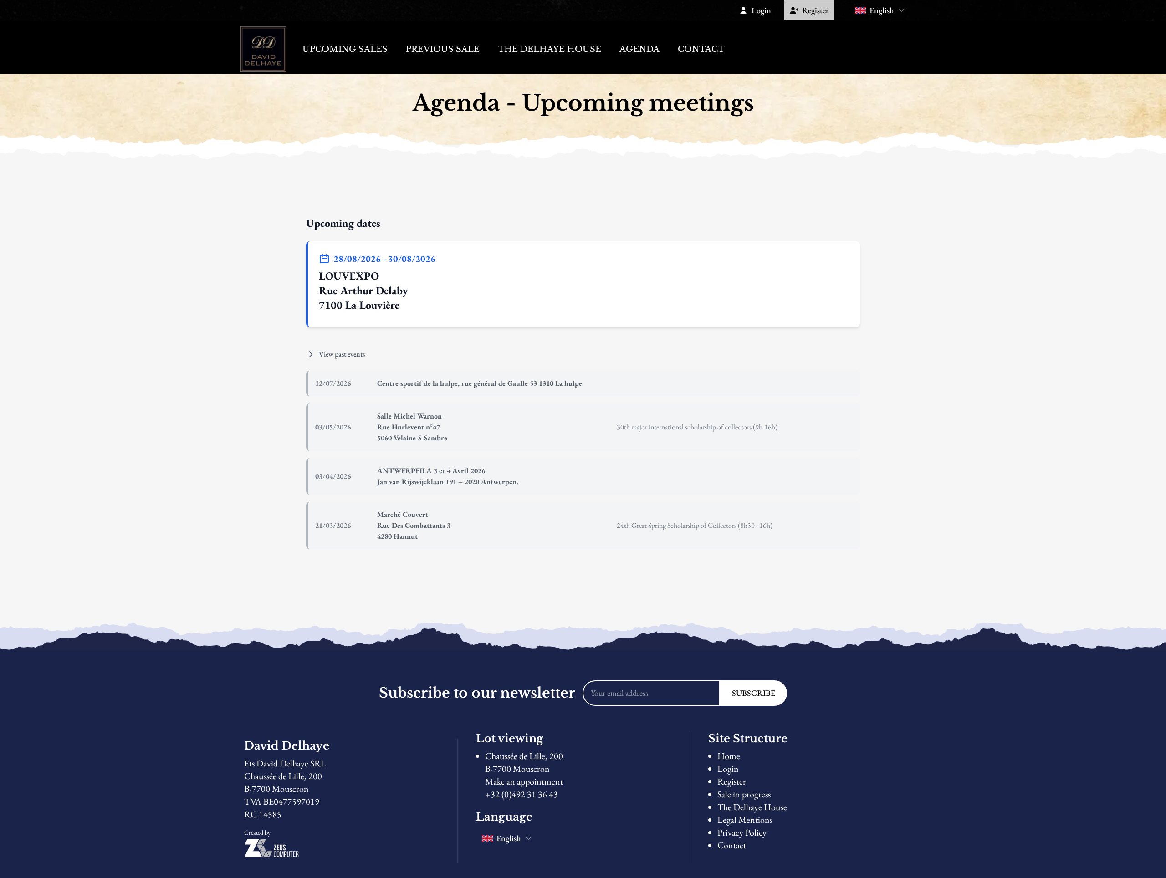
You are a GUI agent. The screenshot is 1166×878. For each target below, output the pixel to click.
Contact (701, 49)
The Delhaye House (549, 49)
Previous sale (443, 49)
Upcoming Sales (345, 49)
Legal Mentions (744, 820)
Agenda (639, 49)
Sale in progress (744, 794)
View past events (342, 354)
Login (728, 769)
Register (731, 781)
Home (728, 756)
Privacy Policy (742, 832)
